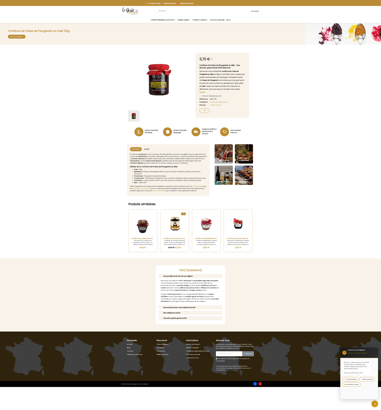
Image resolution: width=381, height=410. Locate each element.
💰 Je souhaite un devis (351, 384)
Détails (146, 149)
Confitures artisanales (219, 102)
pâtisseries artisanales (141, 188)
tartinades (196, 186)
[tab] (190, 276)
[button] (16, 37)
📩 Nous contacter (367, 379)
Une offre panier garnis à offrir (175, 318)
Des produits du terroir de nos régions (178, 276)
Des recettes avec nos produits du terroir (179, 307)
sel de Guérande (158, 191)
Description (135, 149)
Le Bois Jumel (215, 105)
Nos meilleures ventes (171, 313)
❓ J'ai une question (350, 379)
